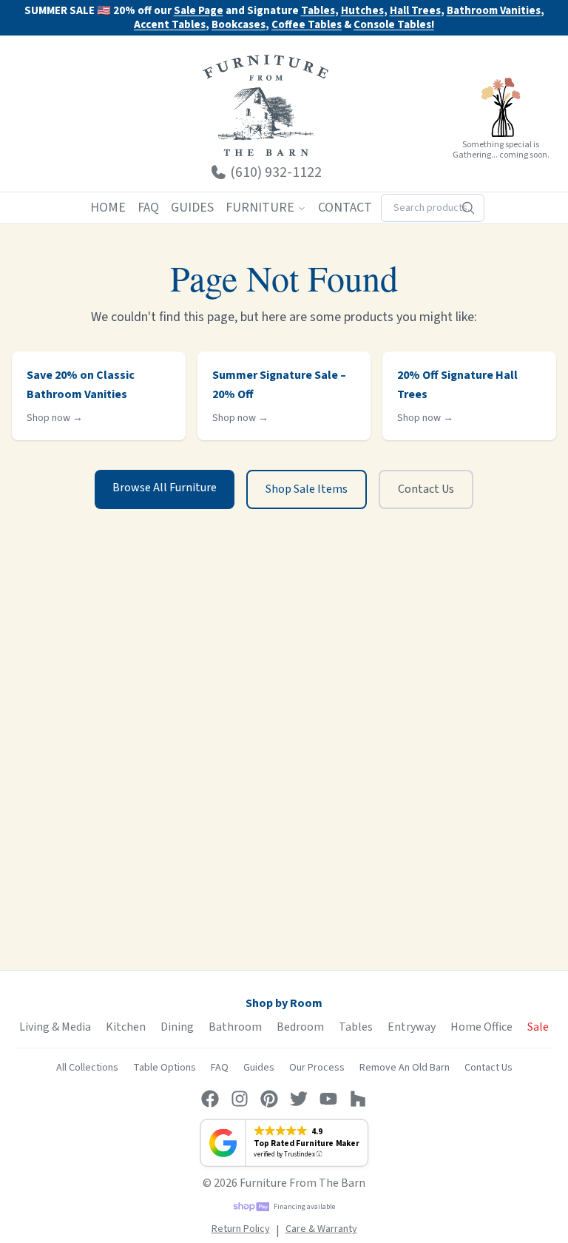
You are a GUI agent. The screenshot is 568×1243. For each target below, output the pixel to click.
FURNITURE (260, 207)
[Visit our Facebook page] (210, 1099)
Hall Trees (415, 11)
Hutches (362, 11)
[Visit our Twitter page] (299, 1099)
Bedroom (300, 1027)
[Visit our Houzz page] (358, 1099)
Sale (538, 1027)
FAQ (148, 207)
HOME (108, 207)
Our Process (317, 1067)
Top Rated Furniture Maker (306, 1144)
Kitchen (126, 1027)
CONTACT (345, 207)
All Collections (87, 1067)
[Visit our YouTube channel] (328, 1099)
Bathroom (235, 1027)
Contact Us (426, 489)
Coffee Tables (306, 25)
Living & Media (55, 1027)
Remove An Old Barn (404, 1067)
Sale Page (198, 10)
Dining (177, 1027)
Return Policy (241, 1229)
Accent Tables (170, 25)
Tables (318, 10)
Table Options (164, 1067)
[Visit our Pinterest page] (269, 1099)
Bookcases (239, 25)
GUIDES (192, 207)
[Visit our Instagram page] (239, 1099)
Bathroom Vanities (494, 11)
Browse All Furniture (164, 487)
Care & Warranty (321, 1229)
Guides (258, 1067)
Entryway (412, 1027)
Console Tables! (394, 25)
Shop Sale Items (307, 489)
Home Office (481, 1027)
